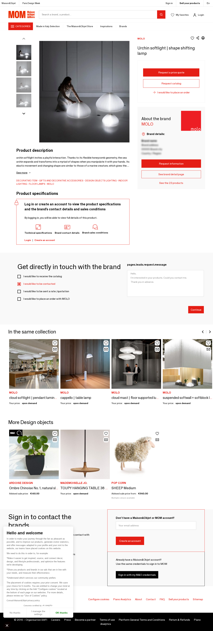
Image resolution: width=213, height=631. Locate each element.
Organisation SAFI (36, 619)
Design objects (95, 180)
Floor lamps (37, 183)
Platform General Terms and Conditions (142, 619)
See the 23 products (171, 183)
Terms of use (107, 619)
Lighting (111, 180)
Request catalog (171, 83)
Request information (171, 163)
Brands (123, 26)
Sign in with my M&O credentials (137, 574)
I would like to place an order (173, 92)
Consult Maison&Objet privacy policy (23, 600)
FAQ (162, 599)
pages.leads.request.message (147, 264)
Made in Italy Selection (48, 26)
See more (21, 172)
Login (201, 14)
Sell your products (190, 3)
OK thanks (62, 612)
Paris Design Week (31, 3)
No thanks (15, 612)
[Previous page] (203, 331)
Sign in (169, 3)
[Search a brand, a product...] (161, 14)
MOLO (50, 183)
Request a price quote (171, 72)
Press (67, 619)
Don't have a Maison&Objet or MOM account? (145, 518)
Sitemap (198, 599)
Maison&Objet (9, 3)
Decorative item (26, 180)
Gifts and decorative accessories (61, 180)
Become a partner (85, 619)
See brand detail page (171, 174)
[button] (7, 625)
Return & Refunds (179, 619)
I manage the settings (38, 613)
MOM (21, 14)
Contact (151, 599)
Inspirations (106, 26)
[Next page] (209, 331)
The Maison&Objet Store (80, 26)
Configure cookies (98, 599)
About (138, 599)
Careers (55, 619)
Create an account (44, 240)
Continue (196, 309)
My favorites (182, 14)
